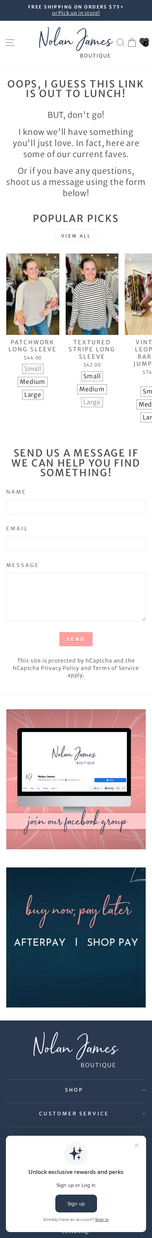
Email (17, 528)
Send (76, 639)
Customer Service (74, 1114)
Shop (74, 1090)
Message (22, 565)
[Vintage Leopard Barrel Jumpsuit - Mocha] (147, 381)
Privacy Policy (60, 668)
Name (16, 492)
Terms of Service (116, 668)
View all (76, 236)
